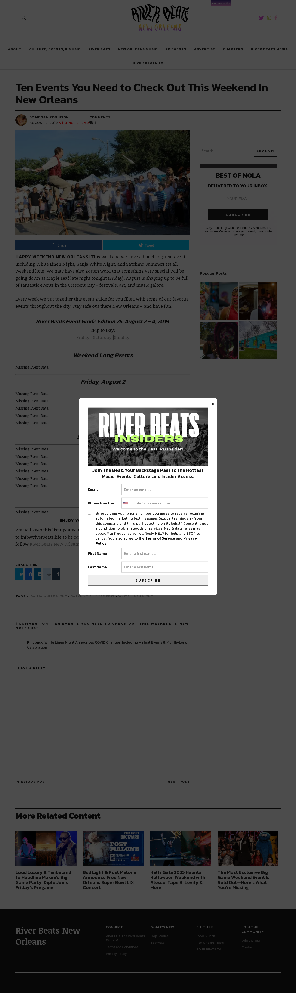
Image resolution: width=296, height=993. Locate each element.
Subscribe (148, 580)
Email (93, 489)
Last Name (97, 567)
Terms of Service (160, 538)
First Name (97, 553)
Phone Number (101, 503)
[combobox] (127, 503)
